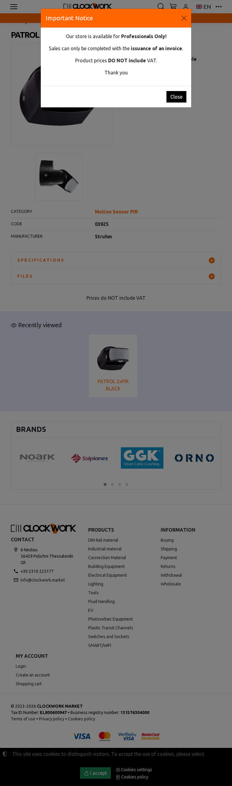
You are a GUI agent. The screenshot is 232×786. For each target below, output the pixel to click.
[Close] (184, 18)
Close (176, 96)
